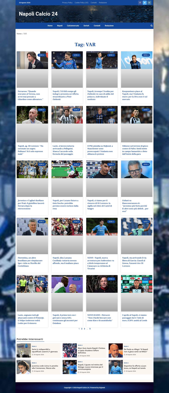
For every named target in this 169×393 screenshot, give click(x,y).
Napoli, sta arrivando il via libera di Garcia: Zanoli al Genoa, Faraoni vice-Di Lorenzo (134, 261)
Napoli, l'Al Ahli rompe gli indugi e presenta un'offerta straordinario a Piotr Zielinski (66, 95)
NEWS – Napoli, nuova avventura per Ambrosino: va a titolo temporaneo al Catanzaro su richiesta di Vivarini (100, 263)
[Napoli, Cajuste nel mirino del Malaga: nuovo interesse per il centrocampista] (70, 367)
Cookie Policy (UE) (81, 3)
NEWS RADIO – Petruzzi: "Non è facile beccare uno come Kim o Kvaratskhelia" (100, 318)
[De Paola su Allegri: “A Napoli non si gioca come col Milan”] (116, 350)
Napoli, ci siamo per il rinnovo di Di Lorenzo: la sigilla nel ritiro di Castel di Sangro (99, 204)
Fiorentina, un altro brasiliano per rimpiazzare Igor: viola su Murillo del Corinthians (30, 261)
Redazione (103, 3)
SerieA (86, 26)
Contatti (94, 3)
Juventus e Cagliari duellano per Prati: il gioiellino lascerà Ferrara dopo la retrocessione (31, 204)
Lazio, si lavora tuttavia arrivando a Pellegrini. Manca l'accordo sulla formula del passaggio (63, 150)
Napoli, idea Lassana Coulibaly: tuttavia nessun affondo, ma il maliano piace (66, 260)
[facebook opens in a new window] (140, 3)
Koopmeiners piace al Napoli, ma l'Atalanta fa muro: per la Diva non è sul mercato (134, 95)
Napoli (59, 26)
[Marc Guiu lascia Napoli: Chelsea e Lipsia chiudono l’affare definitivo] (70, 350)
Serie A (34, 346)
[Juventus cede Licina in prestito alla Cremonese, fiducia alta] (24, 367)
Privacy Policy (67, 3)
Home (50, 26)
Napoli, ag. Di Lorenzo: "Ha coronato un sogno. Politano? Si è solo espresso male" (30, 150)
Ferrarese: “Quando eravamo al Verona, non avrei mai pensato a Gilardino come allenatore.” (30, 95)
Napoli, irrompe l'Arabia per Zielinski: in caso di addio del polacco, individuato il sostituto (100, 95)
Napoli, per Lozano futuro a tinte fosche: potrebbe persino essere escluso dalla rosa (65, 204)
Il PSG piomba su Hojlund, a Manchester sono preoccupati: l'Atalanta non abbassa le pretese (100, 150)
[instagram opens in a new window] (149, 3)
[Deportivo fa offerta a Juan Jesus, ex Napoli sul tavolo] (116, 367)
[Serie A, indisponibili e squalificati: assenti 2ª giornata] (24, 350)
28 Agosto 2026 (39, 354)
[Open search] (152, 25)
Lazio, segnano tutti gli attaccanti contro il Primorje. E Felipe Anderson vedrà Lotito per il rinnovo (31, 319)
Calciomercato (73, 26)
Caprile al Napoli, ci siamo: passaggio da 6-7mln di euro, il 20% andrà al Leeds (134, 318)
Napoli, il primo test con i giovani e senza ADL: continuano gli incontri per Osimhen (65, 319)
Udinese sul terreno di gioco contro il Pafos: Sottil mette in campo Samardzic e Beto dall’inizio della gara (135, 150)
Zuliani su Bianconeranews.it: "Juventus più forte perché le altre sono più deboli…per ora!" (135, 206)
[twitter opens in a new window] (145, 3)
